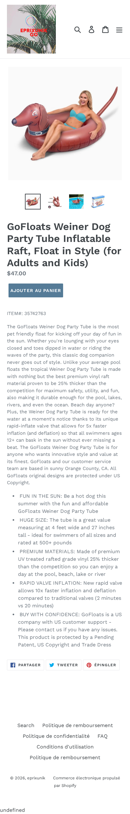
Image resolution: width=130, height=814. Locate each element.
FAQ (103, 736)
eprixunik (36, 778)
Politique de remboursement (77, 725)
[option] (33, 201)
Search (25, 725)
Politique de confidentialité (56, 736)
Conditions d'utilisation (65, 747)
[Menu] (119, 29)
